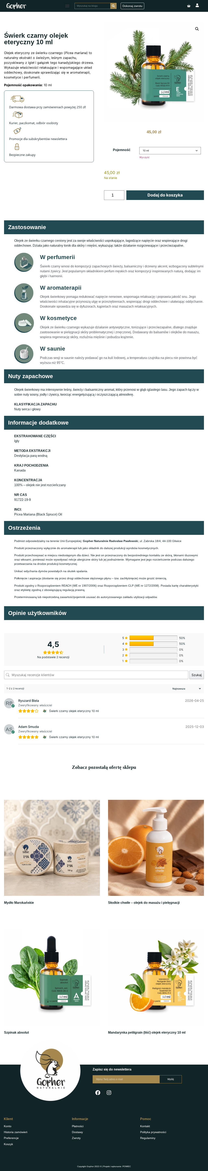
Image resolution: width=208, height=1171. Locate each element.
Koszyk (8, 1144)
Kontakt (145, 1126)
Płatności (77, 1126)
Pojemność (121, 150)
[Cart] (188, 6)
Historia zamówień (15, 1132)
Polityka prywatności (153, 1132)
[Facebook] (98, 1092)
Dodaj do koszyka (165, 195)
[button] (67, 6)
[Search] (113, 6)
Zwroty (76, 1138)
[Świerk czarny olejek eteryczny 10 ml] (45, 711)
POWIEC (126, 1166)
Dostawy (77, 1132)
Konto (7, 1126)
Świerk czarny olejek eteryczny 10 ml (74, 711)
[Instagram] (109, 1092)
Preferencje (11, 1138)
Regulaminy (147, 1138)
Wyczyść (144, 157)
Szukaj (197, 675)
